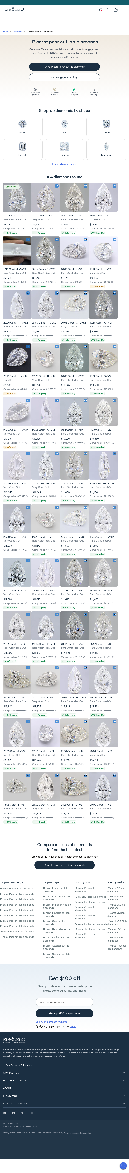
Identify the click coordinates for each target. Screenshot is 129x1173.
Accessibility (58, 1132)
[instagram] (31, 1113)
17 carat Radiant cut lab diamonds (56, 939)
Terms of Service (44, 1132)
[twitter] (22, 1113)
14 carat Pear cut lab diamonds (17, 904)
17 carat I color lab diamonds (91, 923)
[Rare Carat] (13, 9)
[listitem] (64, 1065)
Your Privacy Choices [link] (26, 1132)
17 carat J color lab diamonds (91, 929)
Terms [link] (73, 1026)
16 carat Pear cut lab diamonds (17, 915)
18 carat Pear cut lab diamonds (17, 920)
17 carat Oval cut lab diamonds (54, 922)
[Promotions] (100, 10)
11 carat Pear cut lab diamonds (17, 888)
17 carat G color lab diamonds (85, 909)
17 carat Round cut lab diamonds (55, 890)
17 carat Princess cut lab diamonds (56, 898)
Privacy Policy (9, 1132)
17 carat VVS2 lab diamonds (117, 922)
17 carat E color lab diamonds (91, 896)
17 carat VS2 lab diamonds (116, 906)
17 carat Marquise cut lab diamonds (57, 906)
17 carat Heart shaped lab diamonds (57, 931)
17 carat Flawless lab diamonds (116, 947)
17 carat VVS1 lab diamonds (116, 931)
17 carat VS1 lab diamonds (116, 914)
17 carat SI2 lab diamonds (115, 890)
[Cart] (116, 10)
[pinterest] (13, 1113)
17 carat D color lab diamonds (85, 890)
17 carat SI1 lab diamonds (115, 898)
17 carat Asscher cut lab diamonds (56, 947)
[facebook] (4, 1113)
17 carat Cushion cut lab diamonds (56, 955)
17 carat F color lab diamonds (91, 902)
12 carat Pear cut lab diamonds (17, 893)
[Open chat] (123, 1165)
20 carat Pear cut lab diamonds (17, 931)
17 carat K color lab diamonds (85, 936)
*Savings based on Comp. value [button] (77, 1133)
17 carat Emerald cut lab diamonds (56, 914)
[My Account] (108, 10)
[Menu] (123, 10)
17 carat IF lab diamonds (115, 939)
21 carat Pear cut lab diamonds (17, 936)
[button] (64, 1073)
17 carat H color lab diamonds (85, 917)
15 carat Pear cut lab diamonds (17, 910)
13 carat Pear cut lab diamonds (17, 899)
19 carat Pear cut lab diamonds (17, 926)
